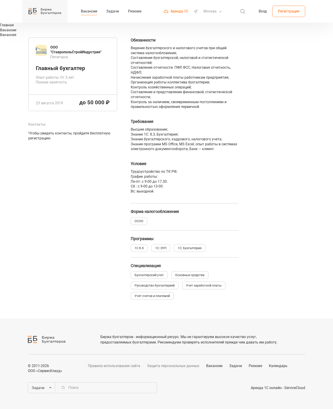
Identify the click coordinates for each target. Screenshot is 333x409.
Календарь (278, 366)
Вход (263, 11)
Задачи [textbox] (38, 388)
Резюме (255, 366)
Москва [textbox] (210, 11)
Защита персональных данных (173, 366)
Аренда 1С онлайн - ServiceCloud (278, 388)
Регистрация (288, 11)
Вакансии (214, 366)
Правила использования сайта (114, 366)
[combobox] (210, 11)
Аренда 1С (179, 11)
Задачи (235, 366)
